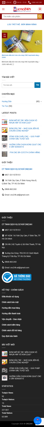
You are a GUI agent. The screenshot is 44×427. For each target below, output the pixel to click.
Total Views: (7, 406)
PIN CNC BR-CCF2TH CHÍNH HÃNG (24, 152)
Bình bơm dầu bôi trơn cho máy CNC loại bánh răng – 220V (21, 56)
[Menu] (3, 9)
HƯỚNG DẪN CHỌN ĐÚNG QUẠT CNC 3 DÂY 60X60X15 (25, 145)
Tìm (37, 85)
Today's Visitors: (8, 400)
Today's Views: (8, 393)
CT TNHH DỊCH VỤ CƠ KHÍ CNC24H (17, 169)
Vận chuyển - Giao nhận (12, 319)
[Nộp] (39, 16)
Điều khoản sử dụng (10, 296)
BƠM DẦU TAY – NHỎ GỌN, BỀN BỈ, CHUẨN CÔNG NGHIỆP (24, 129)
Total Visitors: (7, 413)
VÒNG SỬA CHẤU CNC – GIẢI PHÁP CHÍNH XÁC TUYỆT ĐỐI (24, 137)
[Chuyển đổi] (41, 101)
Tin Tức (5, 106)
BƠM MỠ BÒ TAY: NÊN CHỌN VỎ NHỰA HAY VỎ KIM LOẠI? (23, 121)
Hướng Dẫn (6, 101)
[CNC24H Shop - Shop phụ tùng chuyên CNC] (22, 9)
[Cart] (40, 9)
